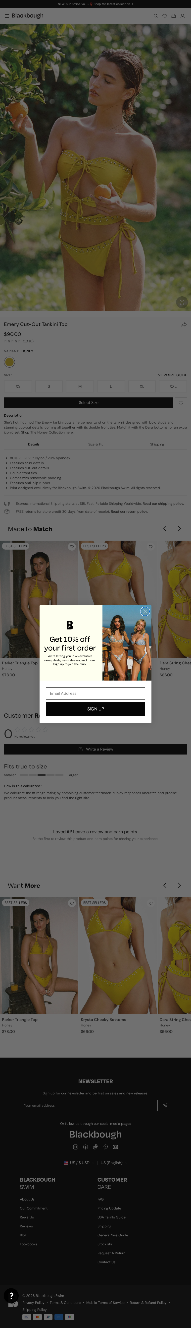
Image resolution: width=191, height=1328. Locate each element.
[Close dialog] (145, 611)
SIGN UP (95, 709)
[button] (11, 1295)
